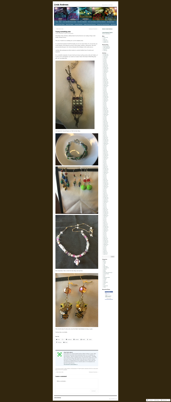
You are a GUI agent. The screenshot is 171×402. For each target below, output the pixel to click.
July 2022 (104, 87)
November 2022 (105, 83)
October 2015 (105, 185)
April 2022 (105, 91)
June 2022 (105, 89)
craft (104, 264)
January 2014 (105, 210)
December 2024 (105, 54)
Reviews (109, 296)
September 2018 (105, 143)
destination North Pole (89, 368)
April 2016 (105, 178)
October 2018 (105, 142)
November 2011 (105, 242)
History (104, 270)
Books (104, 260)
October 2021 (105, 98)
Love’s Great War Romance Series (69, 21)
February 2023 (105, 79)
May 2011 (105, 249)
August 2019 (105, 130)
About (60, 21)
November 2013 (105, 213)
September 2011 (105, 244)
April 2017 (105, 163)
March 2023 (105, 78)
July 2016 (104, 174)
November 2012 (105, 227)
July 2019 (104, 131)
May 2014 (105, 205)
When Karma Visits (59, 28)
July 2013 (104, 217)
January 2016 (105, 181)
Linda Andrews (61, 4)
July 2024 (104, 59)
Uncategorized (105, 285)
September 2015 (105, 186)
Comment (93, 390)
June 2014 (105, 204)
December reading (106, 45)
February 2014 (105, 209)
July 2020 (104, 116)
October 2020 (105, 113)
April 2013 (105, 221)
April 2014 (105, 207)
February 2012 (105, 238)
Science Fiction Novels (60, 24)
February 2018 (105, 151)
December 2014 (105, 197)
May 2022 (105, 90)
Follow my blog (109, 298)
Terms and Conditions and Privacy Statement (97, 21)
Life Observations (73, 368)
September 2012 (105, 229)
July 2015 (104, 189)
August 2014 (105, 202)
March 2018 (105, 150)
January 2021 (105, 109)
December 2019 (105, 125)
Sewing (104, 283)
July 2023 (104, 73)
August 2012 (105, 231)
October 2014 (105, 199)
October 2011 (105, 243)
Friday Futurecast (106, 267)
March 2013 (105, 222)
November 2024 (105, 55)
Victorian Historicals (78, 24)
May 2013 (105, 220)
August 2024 (105, 57)
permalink (65, 369)
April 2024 (105, 62)
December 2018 (105, 139)
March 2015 (105, 193)
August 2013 (105, 216)
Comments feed (105, 40)
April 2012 (105, 236)
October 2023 (105, 69)
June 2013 (105, 219)
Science (104, 280)
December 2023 (105, 67)
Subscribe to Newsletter (82, 21)
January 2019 (105, 138)
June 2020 (105, 118)
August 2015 (105, 187)
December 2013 (105, 211)
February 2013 (105, 223)
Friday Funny (105, 266)
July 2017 (104, 160)
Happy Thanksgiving (106, 46)
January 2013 (105, 225)
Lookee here (105, 50)
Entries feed (105, 39)
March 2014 (105, 208)
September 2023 (105, 71)
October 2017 (105, 156)
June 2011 (105, 248)
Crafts (65, 368)
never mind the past (106, 48)
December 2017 (105, 154)
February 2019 (105, 137)
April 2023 (105, 77)
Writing (104, 286)
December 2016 (105, 168)
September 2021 (105, 99)
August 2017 (105, 158)
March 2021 (105, 107)
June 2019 (105, 132)
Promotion (105, 278)
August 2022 (105, 86)
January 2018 (105, 152)
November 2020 (105, 112)
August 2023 (105, 72)
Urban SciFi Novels (69, 24)
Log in (104, 38)
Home (57, 21)
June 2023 (105, 74)
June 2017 (105, 161)
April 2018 (105, 149)
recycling (104, 279)
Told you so (105, 49)
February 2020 (105, 122)
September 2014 (105, 201)
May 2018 (105, 148)
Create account (105, 37)
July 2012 (104, 232)
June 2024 (105, 60)
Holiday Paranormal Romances (90, 24)
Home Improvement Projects (107, 272)
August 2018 (105, 144)
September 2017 (105, 157)
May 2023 (105, 75)
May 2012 (105, 234)
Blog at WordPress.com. (113, 398)
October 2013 (105, 214)
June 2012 (105, 233)
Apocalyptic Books (110, 21)
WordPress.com (105, 42)
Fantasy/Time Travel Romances (103, 24)
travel (104, 284)
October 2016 (105, 171)
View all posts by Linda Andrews (71, 364)
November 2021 (105, 97)
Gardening (105, 268)
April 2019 (105, 134)
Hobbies (68, 368)
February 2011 (105, 252)
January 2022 (105, 95)
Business (104, 261)
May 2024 (105, 61)
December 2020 (105, 110)
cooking (104, 262)
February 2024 (105, 65)
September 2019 (105, 128)
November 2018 (105, 140)
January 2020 (105, 124)
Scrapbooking (105, 282)
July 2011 (104, 246)
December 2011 (105, 240)
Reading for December (93, 28)
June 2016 (105, 175)
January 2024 (105, 66)
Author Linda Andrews (107, 29)
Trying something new (63, 32)
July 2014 (104, 203)
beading (82, 368)
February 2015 (105, 195)
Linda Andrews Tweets (107, 32)
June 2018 (105, 146)
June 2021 (105, 103)
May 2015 (105, 191)
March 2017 (105, 164)
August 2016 (105, 173)
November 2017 (105, 155)
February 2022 (105, 93)
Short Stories (113, 24)
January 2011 (105, 254)
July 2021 (104, 102)
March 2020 (105, 121)
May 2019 (105, 133)
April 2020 (105, 120)
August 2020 (105, 115)
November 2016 (105, 169)
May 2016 (105, 177)
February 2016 (105, 180)
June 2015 (105, 190)
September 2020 (105, 114)
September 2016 (105, 172)
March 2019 (105, 136)
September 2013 (105, 215)
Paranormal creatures (106, 277)
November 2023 (105, 68)
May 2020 (105, 119)
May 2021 (105, 104)
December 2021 (105, 96)
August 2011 (105, 245)
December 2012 (105, 226)
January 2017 (105, 167)
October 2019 (105, 127)
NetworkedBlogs (107, 291)
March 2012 (105, 237)
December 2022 (105, 81)
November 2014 (105, 198)
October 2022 (105, 84)
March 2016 (105, 179)
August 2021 (105, 101)
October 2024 (105, 56)
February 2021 (105, 108)
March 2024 (105, 63)
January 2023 (105, 80)
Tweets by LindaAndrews (106, 33)
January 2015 (105, 196)
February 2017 (105, 166)
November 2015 (105, 184)
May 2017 (105, 162)
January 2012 (105, 239)
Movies (104, 274)
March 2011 (105, 251)
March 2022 (105, 92)
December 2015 (105, 183)
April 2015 (105, 192)
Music (104, 276)
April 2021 (105, 105)
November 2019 (105, 126)
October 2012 (105, 228)
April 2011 (105, 250)
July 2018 (104, 145)
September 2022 (105, 85)
